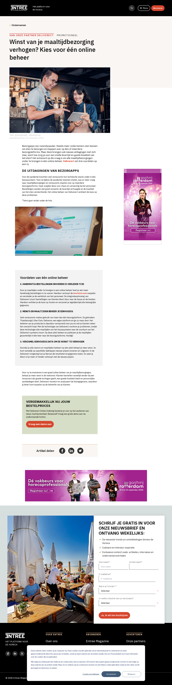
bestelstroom (80, 293)
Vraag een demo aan (39, 424)
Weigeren (131, 674)
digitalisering (35, 135)
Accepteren (111, 674)
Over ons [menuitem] (52, 641)
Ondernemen (19, 25)
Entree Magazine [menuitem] (97, 641)
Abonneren (158, 8)
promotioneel (21, 135)
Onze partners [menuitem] (135, 641)
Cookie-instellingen (91, 674)
